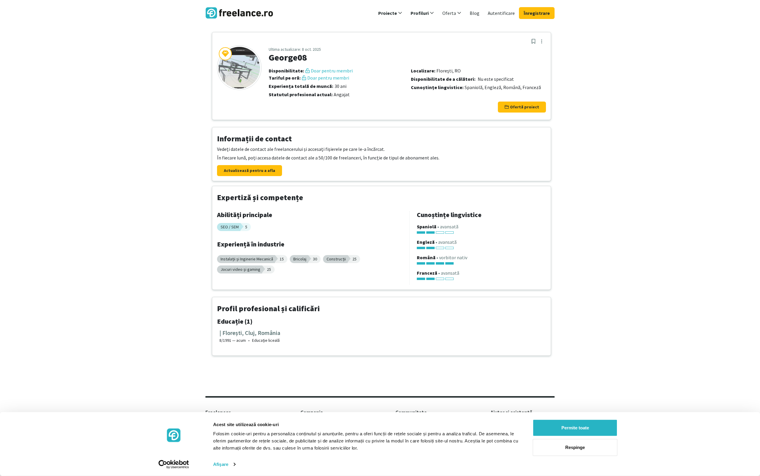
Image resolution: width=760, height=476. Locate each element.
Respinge (575, 447)
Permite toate (575, 427)
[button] (390, 13)
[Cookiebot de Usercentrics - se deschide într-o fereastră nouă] (174, 464)
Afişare (220, 464)
